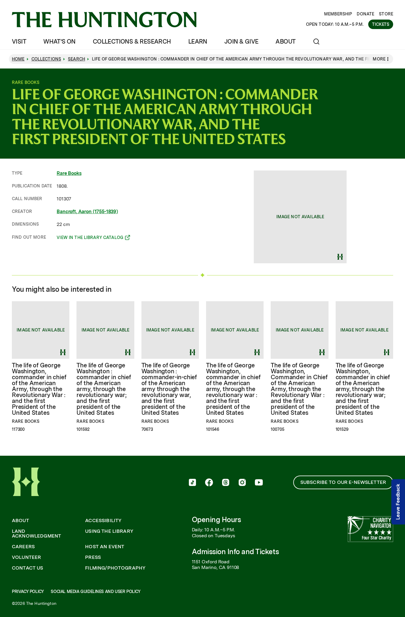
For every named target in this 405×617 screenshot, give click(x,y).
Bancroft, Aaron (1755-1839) (87, 211)
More (379, 59)
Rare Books (69, 173)
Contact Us (27, 568)
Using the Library (109, 531)
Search (76, 59)
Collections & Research (132, 41)
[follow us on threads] (225, 483)
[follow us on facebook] (209, 483)
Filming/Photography (115, 568)
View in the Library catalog (90, 238)
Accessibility (103, 520)
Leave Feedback (398, 502)
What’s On (59, 41)
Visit (19, 41)
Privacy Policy (28, 591)
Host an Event (104, 546)
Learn (197, 41)
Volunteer (26, 557)
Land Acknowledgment (36, 533)
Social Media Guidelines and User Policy (95, 591)
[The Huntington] (104, 19)
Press (93, 557)
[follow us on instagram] (242, 483)
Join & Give (241, 41)
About (285, 41)
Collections (46, 59)
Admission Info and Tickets (235, 551)
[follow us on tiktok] (192, 483)
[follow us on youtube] (259, 483)
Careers (23, 546)
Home (18, 59)
